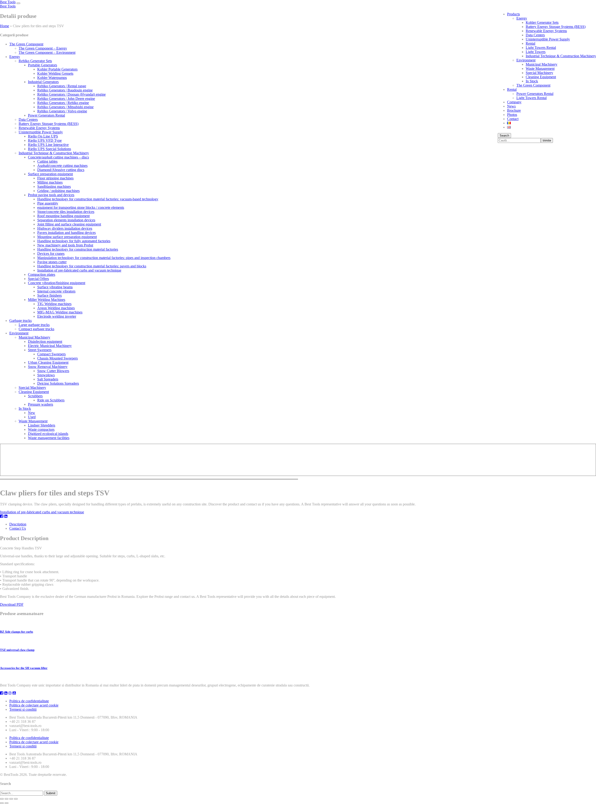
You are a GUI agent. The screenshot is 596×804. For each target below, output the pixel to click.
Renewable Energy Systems (546, 31)
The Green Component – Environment (47, 52)
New (31, 413)
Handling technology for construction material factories (77, 249)
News (511, 106)
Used (32, 417)
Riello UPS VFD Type (45, 140)
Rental (530, 43)
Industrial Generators (43, 82)
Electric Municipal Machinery (50, 346)
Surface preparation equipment (50, 174)
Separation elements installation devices (66, 220)
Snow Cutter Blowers (53, 371)
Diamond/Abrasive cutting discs (60, 170)
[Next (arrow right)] (6, 803)
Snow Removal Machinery (48, 367)
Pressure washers (40, 404)
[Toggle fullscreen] (11, 799)
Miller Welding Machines (46, 300)
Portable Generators (42, 65)
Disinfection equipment (45, 341)
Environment (525, 60)
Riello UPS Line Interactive (48, 145)
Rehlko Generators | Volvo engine (62, 111)
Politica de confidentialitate (29, 701)
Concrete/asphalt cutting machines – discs (58, 157)
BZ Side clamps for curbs (16, 631)
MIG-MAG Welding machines (59, 312)
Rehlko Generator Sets (35, 61)
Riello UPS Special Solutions (49, 149)
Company (514, 102)
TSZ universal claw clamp (17, 650)
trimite (547, 140)
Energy (521, 18)
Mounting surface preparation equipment (67, 237)
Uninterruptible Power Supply (548, 39)
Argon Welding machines (56, 308)
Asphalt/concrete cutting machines (62, 166)
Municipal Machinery (541, 64)
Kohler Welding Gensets (55, 73)
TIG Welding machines (54, 304)
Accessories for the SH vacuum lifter (23, 668)
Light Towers (535, 52)
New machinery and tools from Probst (65, 245)
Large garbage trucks (34, 325)
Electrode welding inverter (56, 316)
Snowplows (46, 375)
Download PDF (12, 604)
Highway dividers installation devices (64, 228)
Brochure (514, 110)
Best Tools (8, 2)
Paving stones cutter (52, 262)
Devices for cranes (50, 254)
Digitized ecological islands (48, 434)
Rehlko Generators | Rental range (61, 86)
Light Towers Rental (541, 48)
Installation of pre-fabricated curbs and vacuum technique (79, 270)
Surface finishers (49, 295)
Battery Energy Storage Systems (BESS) (556, 27)
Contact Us (17, 528)
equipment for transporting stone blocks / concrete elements (80, 207)
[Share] (6, 799)
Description (17, 524)
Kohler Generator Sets (542, 22)
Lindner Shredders (41, 425)
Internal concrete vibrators (56, 291)
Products (513, 14)
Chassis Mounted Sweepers (57, 358)
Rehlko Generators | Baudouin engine (65, 90)
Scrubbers (35, 396)
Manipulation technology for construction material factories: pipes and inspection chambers (103, 258)
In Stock (532, 81)
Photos (512, 115)
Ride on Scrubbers (50, 400)
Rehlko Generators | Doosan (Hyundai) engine (71, 94)
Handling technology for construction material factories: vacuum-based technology (97, 199)
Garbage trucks (20, 321)
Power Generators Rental (534, 94)
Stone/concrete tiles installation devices (65, 212)
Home (4, 26)
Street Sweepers (39, 350)
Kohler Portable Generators (57, 69)
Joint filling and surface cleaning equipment (69, 224)
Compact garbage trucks (36, 329)
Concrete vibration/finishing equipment (56, 283)
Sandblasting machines (54, 186)
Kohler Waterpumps (52, 78)
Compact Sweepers (51, 354)
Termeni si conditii (23, 709)
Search (504, 135)
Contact (512, 119)
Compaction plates (41, 274)
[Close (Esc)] (2, 799)
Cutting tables (47, 161)
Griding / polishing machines (58, 191)
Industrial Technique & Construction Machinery (561, 56)
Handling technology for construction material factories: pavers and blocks (91, 266)
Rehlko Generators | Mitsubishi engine (65, 107)
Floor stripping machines (55, 178)
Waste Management (540, 69)
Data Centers (535, 35)
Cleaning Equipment (541, 77)
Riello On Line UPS (43, 136)
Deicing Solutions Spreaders (58, 383)
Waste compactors (41, 429)
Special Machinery (539, 73)
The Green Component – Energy (43, 48)
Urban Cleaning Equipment (48, 362)
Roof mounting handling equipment (63, 216)
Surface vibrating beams (55, 287)
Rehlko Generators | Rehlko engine (63, 103)
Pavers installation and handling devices (66, 233)
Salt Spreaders (47, 379)
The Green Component (533, 85)
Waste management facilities (48, 438)
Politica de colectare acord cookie (33, 705)
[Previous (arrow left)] (2, 803)
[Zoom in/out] (16, 799)
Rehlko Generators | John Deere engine (66, 99)
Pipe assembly (47, 203)
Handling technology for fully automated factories (73, 241)
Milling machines (50, 182)
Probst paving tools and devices (51, 195)
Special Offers (38, 279)
